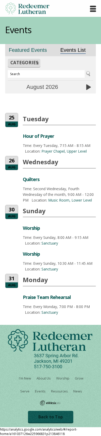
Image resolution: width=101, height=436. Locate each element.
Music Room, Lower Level (70, 200)
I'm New (25, 378)
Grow (79, 378)
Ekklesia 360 (50, 403)
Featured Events (28, 50)
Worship (31, 228)
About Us (44, 378)
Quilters (31, 179)
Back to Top (50, 417)
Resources (59, 391)
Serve (25, 391)
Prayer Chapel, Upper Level (64, 151)
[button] (24, 63)
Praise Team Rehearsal (47, 297)
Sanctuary (49, 243)
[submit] (90, 73)
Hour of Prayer (38, 136)
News (77, 391)
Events (40, 391)
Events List (73, 50)
